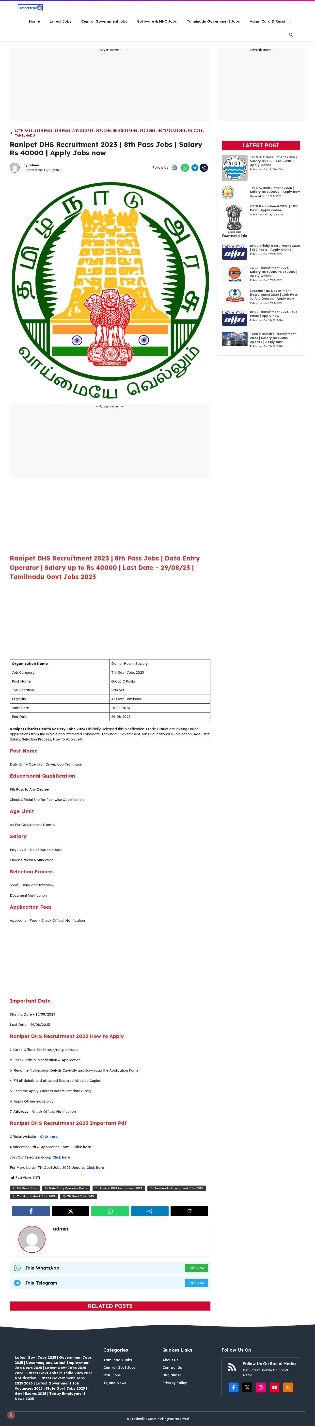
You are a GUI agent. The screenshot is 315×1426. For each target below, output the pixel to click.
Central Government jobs (104, 21)
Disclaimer (171, 1375)
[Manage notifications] (11, 1415)
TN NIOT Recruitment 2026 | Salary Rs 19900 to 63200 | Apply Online (273, 161)
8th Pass (62, 130)
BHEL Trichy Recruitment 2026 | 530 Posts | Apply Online (275, 248)
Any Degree (83, 130)
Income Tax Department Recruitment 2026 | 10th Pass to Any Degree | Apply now (274, 294)
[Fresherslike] (30, 7)
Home (34, 21)
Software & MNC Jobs (157, 21)
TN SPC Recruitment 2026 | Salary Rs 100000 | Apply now (275, 190)
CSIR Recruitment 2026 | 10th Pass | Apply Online (274, 208)
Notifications (172, 130)
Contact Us (172, 1367)
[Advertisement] (110, 86)
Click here (49, 1136)
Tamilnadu (25, 135)
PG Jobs (195, 130)
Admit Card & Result (268, 21)
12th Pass (43, 130)
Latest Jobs (60, 21)
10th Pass (24, 130)
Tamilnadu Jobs (117, 1360)
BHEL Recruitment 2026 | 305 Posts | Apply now (273, 314)
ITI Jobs (148, 130)
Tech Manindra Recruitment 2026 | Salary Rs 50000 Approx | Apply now (273, 338)
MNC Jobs (112, 1375)
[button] (291, 35)
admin (34, 165)
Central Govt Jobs (119, 1367)
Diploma (103, 130)
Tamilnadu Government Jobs (213, 21)
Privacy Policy (174, 1383)
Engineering (125, 130)
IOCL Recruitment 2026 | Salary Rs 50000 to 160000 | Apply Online (273, 272)
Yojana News (114, 1383)
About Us (170, 1360)
